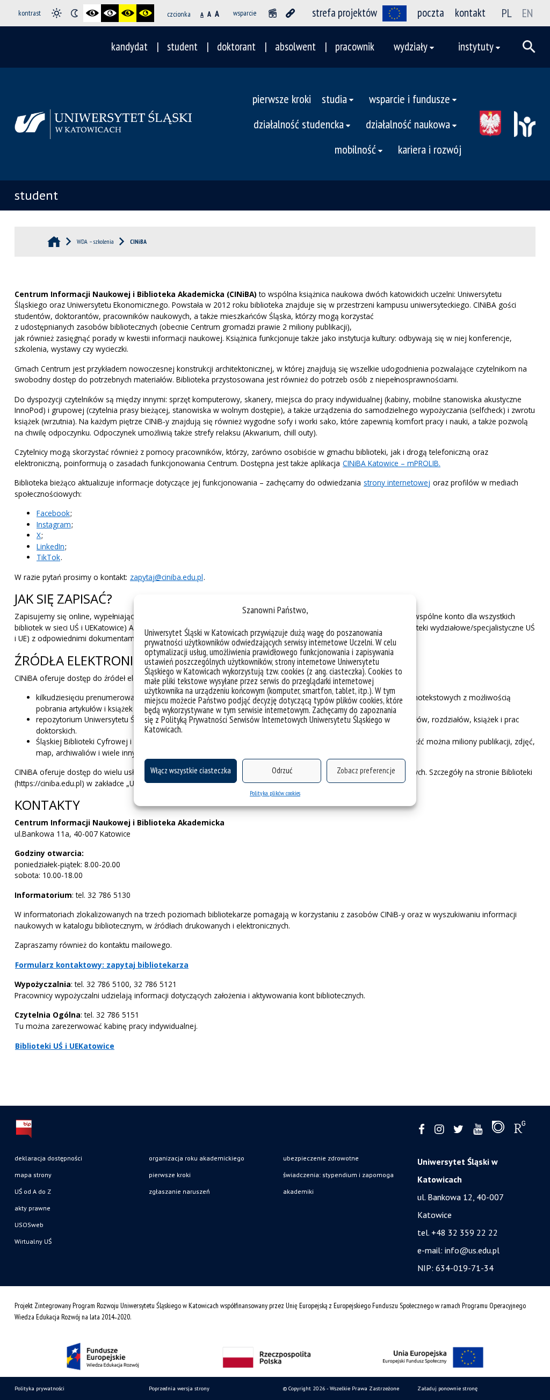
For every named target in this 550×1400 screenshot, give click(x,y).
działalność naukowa (408, 124)
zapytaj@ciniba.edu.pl (166, 577)
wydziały (411, 46)
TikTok (48, 557)
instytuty (476, 46)
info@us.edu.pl (472, 1250)
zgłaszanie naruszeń (179, 1191)
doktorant (236, 46)
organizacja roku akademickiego (196, 1158)
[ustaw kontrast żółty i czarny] (145, 13)
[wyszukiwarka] (529, 46)
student (182, 46)
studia (334, 98)
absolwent (295, 46)
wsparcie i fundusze (409, 98)
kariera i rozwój (429, 149)
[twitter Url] (458, 1129)
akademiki (298, 1191)
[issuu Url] (498, 1129)
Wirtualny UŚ (33, 1241)
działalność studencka (299, 124)
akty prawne (32, 1208)
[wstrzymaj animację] (272, 13)
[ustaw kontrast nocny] (74, 13)
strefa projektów (344, 12)
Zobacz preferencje (366, 770)
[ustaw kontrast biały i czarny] (110, 13)
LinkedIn (50, 546)
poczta (430, 12)
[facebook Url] (421, 1129)
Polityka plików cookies (275, 793)
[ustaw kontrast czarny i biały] (92, 13)
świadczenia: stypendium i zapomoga (338, 1175)
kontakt (470, 12)
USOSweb (29, 1225)
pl (507, 12)
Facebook (53, 513)
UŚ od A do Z (33, 1191)
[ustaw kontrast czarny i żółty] (127, 13)
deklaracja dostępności (48, 1158)
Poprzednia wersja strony (179, 1388)
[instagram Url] (439, 1129)
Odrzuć (282, 770)
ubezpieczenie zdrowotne (321, 1158)
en (527, 12)
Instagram (54, 524)
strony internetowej (397, 482)
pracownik (354, 46)
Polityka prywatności (39, 1388)
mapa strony (33, 1175)
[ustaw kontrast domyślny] (57, 13)
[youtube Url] (477, 1129)
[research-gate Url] (519, 1129)
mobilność (355, 149)
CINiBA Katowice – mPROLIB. (391, 463)
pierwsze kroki (281, 98)
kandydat (129, 46)
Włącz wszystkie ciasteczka (190, 770)
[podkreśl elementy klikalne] (290, 13)
